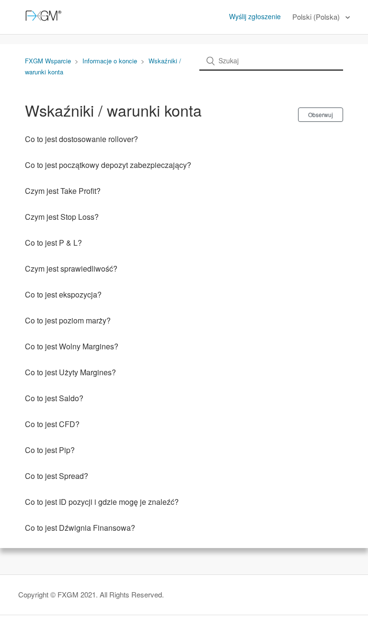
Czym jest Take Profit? (63, 190)
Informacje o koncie (109, 60)
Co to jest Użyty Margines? (70, 372)
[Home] (42, 21)
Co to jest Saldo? (54, 398)
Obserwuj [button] (320, 114)
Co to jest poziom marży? (68, 320)
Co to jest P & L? (53, 242)
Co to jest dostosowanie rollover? (81, 138)
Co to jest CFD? (52, 423)
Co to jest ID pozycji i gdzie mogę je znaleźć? (102, 501)
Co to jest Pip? (50, 449)
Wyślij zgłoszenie (255, 16)
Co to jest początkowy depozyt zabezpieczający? (108, 164)
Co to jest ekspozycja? (63, 294)
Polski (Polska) (317, 17)
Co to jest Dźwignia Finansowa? (80, 527)
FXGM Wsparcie (48, 60)
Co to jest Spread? (56, 475)
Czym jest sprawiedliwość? (71, 268)
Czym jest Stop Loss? (62, 216)
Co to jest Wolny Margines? (71, 346)
